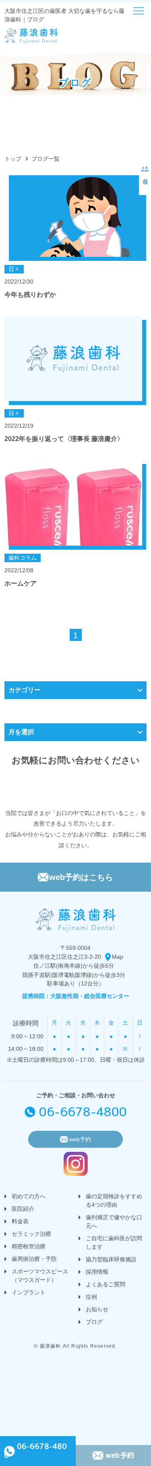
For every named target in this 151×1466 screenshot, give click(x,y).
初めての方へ (29, 1196)
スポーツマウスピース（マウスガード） (40, 1275)
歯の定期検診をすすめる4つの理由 (114, 1200)
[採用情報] (145, 171)
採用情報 (97, 1272)
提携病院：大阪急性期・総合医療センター (75, 996)
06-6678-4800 (83, 1111)
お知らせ (97, 1309)
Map (117, 957)
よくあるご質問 (105, 1284)
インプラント (29, 1292)
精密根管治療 (29, 1246)
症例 (91, 1297)
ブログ (94, 1322)
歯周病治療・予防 (34, 1259)
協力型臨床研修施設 (111, 1259)
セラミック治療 (31, 1234)
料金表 (20, 1221)
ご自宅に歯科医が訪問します (114, 1242)
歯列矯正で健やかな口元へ (114, 1221)
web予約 (119, 1455)
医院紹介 (23, 1209)
